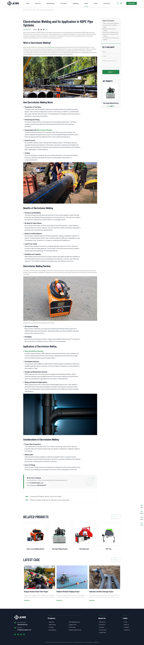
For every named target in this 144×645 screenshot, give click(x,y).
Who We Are (102, 622)
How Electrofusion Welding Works (110, 26)
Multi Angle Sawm (111, 103)
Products (51, 618)
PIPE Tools (108, 549)
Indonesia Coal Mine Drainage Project (101, 591)
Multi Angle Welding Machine (60, 549)
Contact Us (107, 3)
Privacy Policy (102, 630)
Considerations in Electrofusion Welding (111, 38)
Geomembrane (52, 630)
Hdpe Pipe (51, 622)
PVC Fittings (72, 627)
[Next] (119, 517)
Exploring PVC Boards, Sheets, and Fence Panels (45, 496)
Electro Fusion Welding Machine (35, 549)
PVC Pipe (51, 627)
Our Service (102, 624)
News (86, 3)
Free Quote (131, 3)
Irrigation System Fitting (75, 630)
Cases (96, 3)
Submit (110, 72)
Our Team (101, 627)
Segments (76, 3)
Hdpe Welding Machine (74, 622)
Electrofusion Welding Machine (111, 32)
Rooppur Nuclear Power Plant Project (36, 591)
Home (27, 3)
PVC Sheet (64, 3)
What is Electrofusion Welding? (111, 23)
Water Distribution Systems (34, 351)
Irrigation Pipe (72, 624)
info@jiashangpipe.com (36, 482)
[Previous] (114, 517)
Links (125, 618)
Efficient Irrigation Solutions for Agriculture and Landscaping (49, 500)
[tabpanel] (111, 94)
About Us (38, 3)
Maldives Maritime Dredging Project (68, 591)
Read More (27, 600)
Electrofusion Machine (44, 130)
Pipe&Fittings (51, 3)
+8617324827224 (41, 485)
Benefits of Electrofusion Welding (109, 29)
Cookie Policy (102, 632)
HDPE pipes (51, 47)
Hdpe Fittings (52, 624)
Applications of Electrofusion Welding (110, 35)
